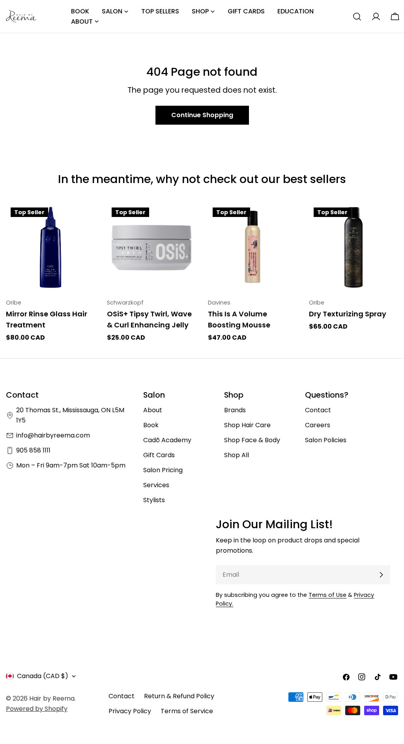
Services (156, 485)
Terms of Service (187, 711)
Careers (317, 425)
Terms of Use (327, 595)
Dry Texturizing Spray (347, 314)
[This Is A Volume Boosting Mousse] (252, 247)
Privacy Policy (129, 711)
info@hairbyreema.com (53, 435)
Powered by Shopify (36, 708)
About (152, 410)
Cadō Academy (167, 440)
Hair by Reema (52, 698)
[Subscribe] (381, 574)
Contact (318, 410)
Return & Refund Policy (179, 696)
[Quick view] (83, 220)
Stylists (154, 500)
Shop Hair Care (247, 425)
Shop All (236, 455)
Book (151, 425)
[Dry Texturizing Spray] (353, 247)
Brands (235, 410)
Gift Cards (159, 455)
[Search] (357, 16)
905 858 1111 (33, 450)
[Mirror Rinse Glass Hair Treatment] (50, 247)
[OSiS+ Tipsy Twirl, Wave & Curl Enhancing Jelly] (151, 247)
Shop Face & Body (252, 440)
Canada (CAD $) (42, 675)
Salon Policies (325, 440)
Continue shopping (202, 115)
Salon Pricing (163, 470)
